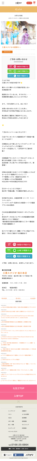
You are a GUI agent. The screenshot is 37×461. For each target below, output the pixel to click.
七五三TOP (18, 388)
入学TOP (18, 396)
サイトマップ (25, 424)
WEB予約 (29, 2)
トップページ (11, 410)
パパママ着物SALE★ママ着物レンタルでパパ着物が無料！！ (17, 355)
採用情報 (24, 421)
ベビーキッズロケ (12, 431)
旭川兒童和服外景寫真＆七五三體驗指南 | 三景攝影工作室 (16, 321)
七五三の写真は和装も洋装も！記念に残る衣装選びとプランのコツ (19, 307)
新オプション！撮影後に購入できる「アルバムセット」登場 (17, 370)
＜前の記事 (4, 298)
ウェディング (11, 428)
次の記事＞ (33, 298)
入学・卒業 (11, 421)
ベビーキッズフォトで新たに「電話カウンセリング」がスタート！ (19, 380)
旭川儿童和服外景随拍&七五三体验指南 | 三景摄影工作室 (16, 326)
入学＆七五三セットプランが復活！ (11, 359)
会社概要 (24, 417)
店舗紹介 (24, 410)
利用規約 (24, 428)
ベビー (10, 414)
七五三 (10, 417)
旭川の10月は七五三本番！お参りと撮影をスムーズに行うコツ (18, 311)
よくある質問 (25, 414)
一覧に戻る (18, 298)
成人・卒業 (11, 424)
